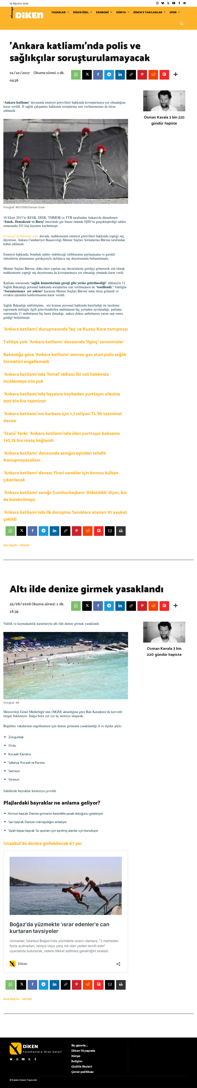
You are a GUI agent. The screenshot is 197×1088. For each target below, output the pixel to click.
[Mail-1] (184, 3)
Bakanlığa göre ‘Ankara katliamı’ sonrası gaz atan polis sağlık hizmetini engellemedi (64, 358)
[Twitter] (168, 3)
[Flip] (164, 75)
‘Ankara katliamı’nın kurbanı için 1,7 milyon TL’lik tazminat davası (62, 417)
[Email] (110, 531)
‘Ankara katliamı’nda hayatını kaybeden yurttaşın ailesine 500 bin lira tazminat (61, 397)
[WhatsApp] (76, 75)
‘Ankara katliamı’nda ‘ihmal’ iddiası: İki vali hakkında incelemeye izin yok (56, 378)
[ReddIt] (153, 75)
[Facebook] (179, 3)
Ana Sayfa (10, 545)
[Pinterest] (142, 75)
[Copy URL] (131, 75)
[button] (181, 24)
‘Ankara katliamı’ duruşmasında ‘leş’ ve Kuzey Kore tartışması (65, 329)
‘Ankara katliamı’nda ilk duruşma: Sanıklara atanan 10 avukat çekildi (65, 516)
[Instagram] (157, 3)
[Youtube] (174, 3)
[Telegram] (109, 75)
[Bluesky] (163, 3)
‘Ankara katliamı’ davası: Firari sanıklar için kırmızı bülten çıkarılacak (60, 476)
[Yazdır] (121, 531)
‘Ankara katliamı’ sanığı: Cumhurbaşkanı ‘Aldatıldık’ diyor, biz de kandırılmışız (65, 496)
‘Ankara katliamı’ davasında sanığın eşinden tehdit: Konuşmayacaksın (54, 457)
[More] (176, 75)
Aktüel (24, 545)
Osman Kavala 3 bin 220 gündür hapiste (164, 120)
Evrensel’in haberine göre (20, 236)
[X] (87, 75)
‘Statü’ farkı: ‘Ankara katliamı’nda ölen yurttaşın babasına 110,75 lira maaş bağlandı (61, 437)
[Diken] (26, 12)
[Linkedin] (120, 75)
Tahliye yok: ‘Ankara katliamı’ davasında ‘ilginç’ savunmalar (63, 342)
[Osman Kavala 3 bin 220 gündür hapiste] (164, 101)
